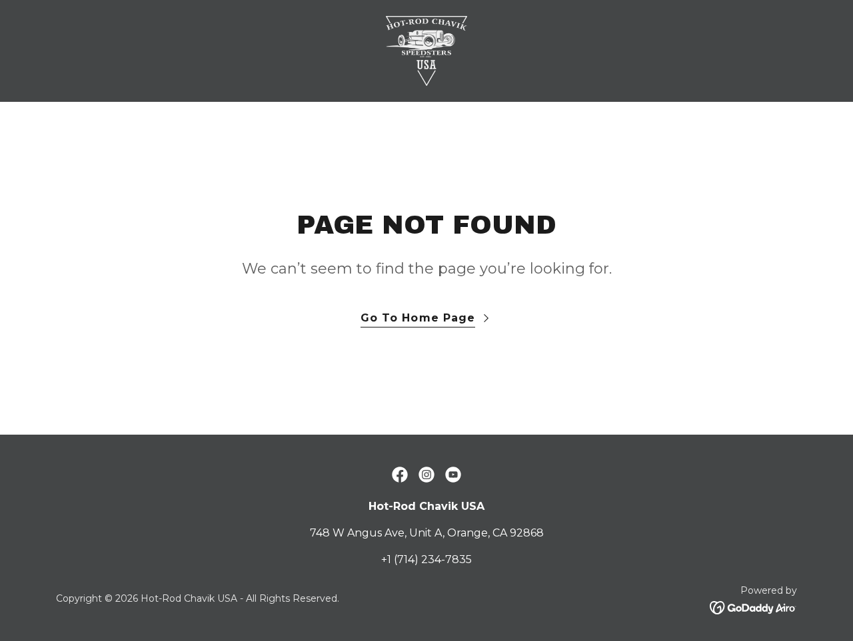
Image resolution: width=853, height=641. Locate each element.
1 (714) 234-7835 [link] (429, 559)
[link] (426, 50)
